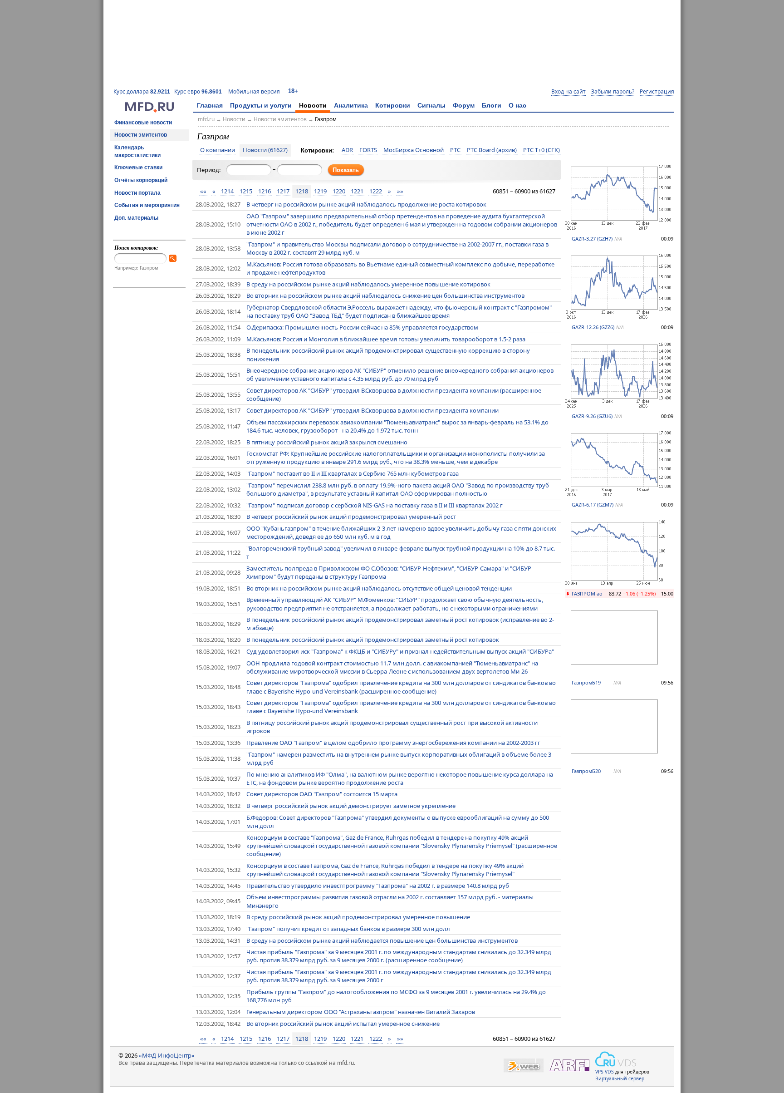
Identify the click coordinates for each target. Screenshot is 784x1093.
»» (400, 191)
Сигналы (431, 105)
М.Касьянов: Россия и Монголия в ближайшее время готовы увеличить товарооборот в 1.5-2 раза (385, 339)
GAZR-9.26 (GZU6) (592, 416)
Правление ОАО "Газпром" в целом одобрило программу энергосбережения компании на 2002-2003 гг (393, 743)
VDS (609, 1071)
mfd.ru (206, 119)
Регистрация (657, 91)
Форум (464, 105)
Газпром (326, 119)
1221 (357, 191)
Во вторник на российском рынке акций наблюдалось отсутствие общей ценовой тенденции (379, 588)
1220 (339, 191)
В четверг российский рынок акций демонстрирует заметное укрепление (351, 806)
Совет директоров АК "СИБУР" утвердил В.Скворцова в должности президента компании (372, 410)
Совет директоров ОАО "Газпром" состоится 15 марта (321, 794)
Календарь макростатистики (137, 151)
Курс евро (198, 91)
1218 (301, 191)
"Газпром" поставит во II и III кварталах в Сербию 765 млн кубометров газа (352, 473)
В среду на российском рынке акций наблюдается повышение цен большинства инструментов (382, 940)
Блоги (491, 105)
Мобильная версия (254, 91)
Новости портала (137, 193)
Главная (210, 105)
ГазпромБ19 (586, 682)
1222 (375, 191)
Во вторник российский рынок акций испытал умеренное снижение (343, 1023)
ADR (347, 150)
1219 (320, 191)
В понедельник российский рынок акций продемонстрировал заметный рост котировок (372, 639)
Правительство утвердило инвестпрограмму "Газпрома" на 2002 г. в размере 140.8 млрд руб (377, 885)
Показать (346, 170)
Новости (313, 105)
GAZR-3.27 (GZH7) (592, 238)
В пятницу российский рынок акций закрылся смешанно (326, 442)
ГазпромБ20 (586, 771)
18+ (293, 91)
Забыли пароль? (612, 91)
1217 (283, 191)
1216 (264, 191)
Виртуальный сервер (619, 1078)
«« (203, 191)
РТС (455, 150)
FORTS (368, 150)
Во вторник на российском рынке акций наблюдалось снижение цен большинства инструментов (385, 295)
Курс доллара (141, 91)
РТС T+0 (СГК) (541, 150)
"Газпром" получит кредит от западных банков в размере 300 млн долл (348, 929)
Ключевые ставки (138, 167)
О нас (517, 105)
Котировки (392, 105)
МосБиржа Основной (413, 150)
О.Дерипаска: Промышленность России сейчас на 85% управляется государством (362, 327)
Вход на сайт (568, 91)
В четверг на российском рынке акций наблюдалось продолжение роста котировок (366, 204)
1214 (227, 191)
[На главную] (149, 110)
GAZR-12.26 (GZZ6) (593, 327)
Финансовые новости (143, 122)
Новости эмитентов (140, 135)
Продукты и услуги (261, 105)
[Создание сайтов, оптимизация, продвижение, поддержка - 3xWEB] (524, 1066)
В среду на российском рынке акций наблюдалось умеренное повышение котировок (368, 284)
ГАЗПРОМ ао (587, 593)
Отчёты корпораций (140, 180)
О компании (217, 150)
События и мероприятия (147, 205)
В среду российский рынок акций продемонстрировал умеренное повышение (358, 917)
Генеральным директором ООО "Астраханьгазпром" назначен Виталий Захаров (360, 1012)
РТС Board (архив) (492, 150)
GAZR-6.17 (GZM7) (592, 504)
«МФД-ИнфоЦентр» (167, 1055)
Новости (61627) (265, 150)
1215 (246, 191)
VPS (599, 1071)
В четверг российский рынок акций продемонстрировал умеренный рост (351, 516)
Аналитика (351, 105)
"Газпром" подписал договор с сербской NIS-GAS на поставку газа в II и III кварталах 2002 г (374, 505)
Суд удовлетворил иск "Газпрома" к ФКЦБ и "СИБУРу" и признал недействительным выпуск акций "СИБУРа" (400, 651)
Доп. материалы (136, 218)
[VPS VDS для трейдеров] (615, 1059)
